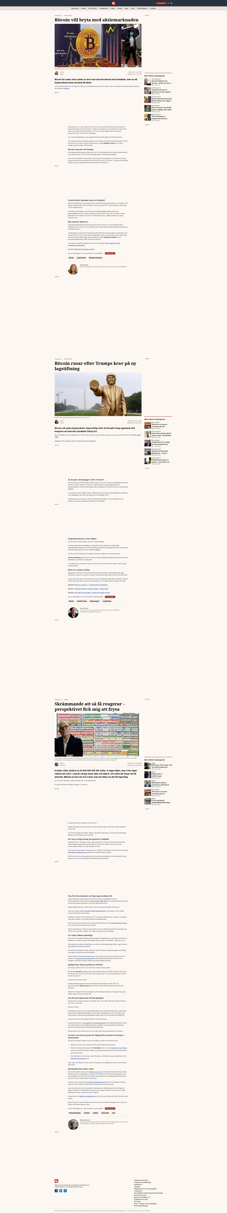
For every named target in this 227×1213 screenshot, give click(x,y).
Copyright (137, 1186)
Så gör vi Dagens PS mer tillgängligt (145, 1203)
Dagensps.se (58, 15)
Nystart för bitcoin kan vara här (84, 249)
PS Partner (137, 1201)
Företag (119, 8)
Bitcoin (71, 258)
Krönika (86, 1113)
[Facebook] (56, 1190)
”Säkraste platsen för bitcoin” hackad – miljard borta (91, 589)
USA (113, 1113)
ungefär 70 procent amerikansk (95, 1023)
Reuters (66, 88)
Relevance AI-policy (140, 1195)
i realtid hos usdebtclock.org (87, 1096)
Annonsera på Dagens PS (142, 1197)
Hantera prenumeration (141, 1180)
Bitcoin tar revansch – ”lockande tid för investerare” (91, 585)
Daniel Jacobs (84, 608)
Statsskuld (105, 1113)
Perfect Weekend (142, 8)
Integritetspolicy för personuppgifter (145, 1189)
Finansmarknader (75, 1113)
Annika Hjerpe (84, 265)
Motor (126, 8)
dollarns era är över (95, 1072)
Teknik (112, 8)
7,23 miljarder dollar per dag (117, 923)
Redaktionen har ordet (141, 1199)
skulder (95, 1113)
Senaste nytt (74, 8)
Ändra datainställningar (141, 1206)
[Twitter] (60, 1190)
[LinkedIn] (65, 1190)
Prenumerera (161, 3)
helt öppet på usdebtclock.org (77, 852)
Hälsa (133, 8)
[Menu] (171, 3)
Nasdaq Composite (95, 258)
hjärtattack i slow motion (119, 1048)
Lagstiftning (107, 601)
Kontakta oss (138, 1184)
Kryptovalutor (68, 15)
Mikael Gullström (85, 1120)
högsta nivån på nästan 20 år (85, 958)
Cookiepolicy (138, 1191)
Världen (83, 8)
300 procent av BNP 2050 (99, 901)
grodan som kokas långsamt (95, 1082)
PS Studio (153, 8)
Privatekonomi (103, 8)
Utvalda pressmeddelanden (142, 1182)
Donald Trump (81, 601)
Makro (66, 699)
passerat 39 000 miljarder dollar (95, 911)
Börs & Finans (93, 8)
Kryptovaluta (81, 258)
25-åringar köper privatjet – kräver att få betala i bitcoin (92, 593)
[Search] (168, 3)
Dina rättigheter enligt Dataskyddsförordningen (148, 1193)
